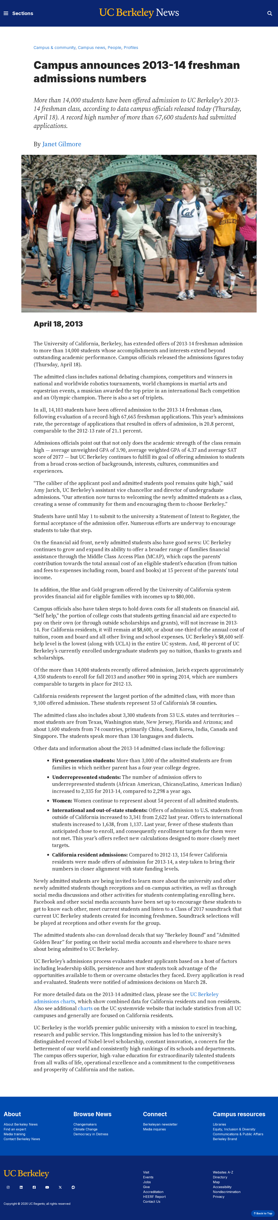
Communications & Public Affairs (238, 1134)
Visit (146, 1172)
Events (148, 1177)
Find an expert (15, 1129)
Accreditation (153, 1192)
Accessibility (222, 1187)
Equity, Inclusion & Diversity (234, 1129)
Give (146, 1187)
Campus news (91, 47)
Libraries (219, 1124)
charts (85, 1008)
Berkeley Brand (225, 1139)
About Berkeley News (21, 1124)
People (114, 47)
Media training (14, 1134)
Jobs (147, 1182)
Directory (220, 1177)
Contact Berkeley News (22, 1139)
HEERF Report (154, 1197)
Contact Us (151, 1201)
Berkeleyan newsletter (160, 1124)
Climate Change (85, 1129)
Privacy (218, 1197)
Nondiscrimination (227, 1192)
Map (216, 1182)
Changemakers (85, 1124)
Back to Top (264, 1213)
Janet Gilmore (61, 144)
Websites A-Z (223, 1172)
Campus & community (55, 47)
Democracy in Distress (90, 1134)
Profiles (131, 47)
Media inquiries (154, 1129)
